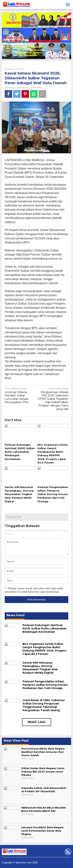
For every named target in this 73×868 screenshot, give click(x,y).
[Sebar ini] (8, 94)
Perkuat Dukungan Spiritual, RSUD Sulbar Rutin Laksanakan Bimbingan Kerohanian (20, 451)
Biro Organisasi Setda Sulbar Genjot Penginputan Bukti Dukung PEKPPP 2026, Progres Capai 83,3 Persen (44, 649)
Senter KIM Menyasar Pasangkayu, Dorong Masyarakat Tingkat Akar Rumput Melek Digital (19, 494)
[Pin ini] (25, 94)
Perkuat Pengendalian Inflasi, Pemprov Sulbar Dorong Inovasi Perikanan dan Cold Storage (52, 494)
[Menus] (67, 4)
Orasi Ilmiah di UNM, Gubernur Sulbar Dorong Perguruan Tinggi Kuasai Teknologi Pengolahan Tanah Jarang (43, 705)
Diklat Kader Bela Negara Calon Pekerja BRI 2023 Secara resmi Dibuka (42, 771)
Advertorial (23, 87)
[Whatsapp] (34, 94)
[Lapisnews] (16, 5)
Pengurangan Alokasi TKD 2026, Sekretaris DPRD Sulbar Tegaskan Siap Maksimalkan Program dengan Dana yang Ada (53, 398)
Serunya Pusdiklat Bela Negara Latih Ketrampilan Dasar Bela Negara (42, 830)
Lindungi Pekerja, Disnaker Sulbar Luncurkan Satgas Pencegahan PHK (16, 395)
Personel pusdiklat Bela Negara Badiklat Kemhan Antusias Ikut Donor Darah (43, 752)
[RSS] (67, 852)
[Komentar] (42, 94)
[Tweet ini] (17, 94)
